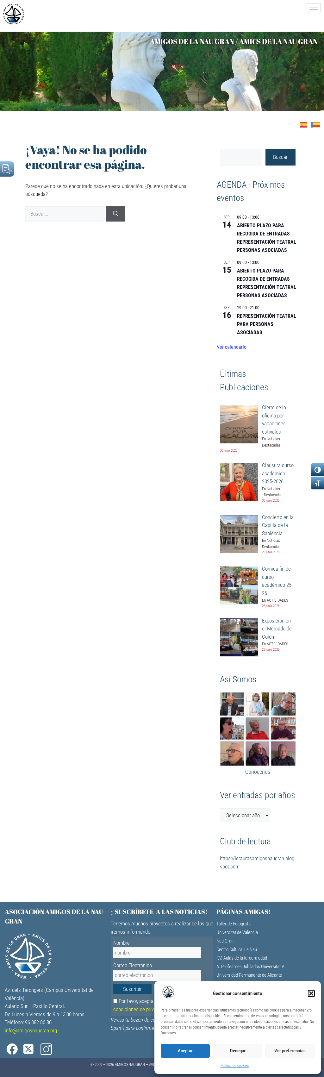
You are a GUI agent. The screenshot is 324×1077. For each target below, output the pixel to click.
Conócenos (257, 771)
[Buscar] (115, 214)
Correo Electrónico (132, 965)
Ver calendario (231, 347)
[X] (29, 1049)
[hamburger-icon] (314, 7)
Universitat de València (237, 932)
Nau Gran (225, 941)
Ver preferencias (290, 1051)
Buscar (280, 157)
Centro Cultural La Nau (236, 949)
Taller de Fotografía (234, 924)
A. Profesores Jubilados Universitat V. (250, 966)
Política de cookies (235, 1065)
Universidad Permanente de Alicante (249, 975)
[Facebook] (12, 1049)
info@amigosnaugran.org (31, 1030)
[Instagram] (46, 1049)
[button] (311, 993)
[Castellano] (305, 124)
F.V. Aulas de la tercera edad (241, 958)
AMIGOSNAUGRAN (130, 1064)
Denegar (238, 1051)
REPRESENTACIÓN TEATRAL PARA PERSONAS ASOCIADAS (266, 324)
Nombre (121, 943)
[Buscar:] (65, 213)
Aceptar (185, 1051)
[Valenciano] (317, 124)
